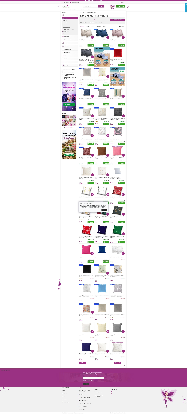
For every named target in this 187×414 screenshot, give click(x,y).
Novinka (89, 22)
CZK (118, 2)
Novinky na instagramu (116, 393)
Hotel (65, 55)
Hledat (102, 6)
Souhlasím (104, 210)
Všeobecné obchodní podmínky (84, 397)
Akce (86, 22)
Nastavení (83, 210)
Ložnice (65, 18)
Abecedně (104, 26)
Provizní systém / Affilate (83, 406)
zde (100, 207)
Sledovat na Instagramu (70, 127)
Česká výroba (96, 22)
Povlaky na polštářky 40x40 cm (68, 29)
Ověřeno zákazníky (82, 409)
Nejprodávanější (98, 26)
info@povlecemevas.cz (99, 395)
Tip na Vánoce (101, 22)
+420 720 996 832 (98, 396)
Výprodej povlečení (67, 65)
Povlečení (64, 20)
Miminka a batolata (67, 39)
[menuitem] (64, 10)
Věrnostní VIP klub (82, 394)
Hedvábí (65, 58)
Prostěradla (65, 22)
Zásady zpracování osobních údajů (85, 403)
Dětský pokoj (66, 36)
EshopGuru (116, 412)
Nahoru (82, 362)
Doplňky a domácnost (68, 49)
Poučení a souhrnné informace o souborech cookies (84, 391)
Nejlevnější (88, 26)
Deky (64, 33)
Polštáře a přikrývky (66, 27)
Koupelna (65, 42)
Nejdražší (93, 26)
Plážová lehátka (67, 52)
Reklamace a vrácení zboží (83, 400)
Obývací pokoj (66, 46)
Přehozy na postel (66, 31)
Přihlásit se (86, 383)
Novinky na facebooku (116, 391)
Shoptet (124, 412)
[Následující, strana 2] (122, 366)
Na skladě (82, 22)
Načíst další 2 (117, 362)
